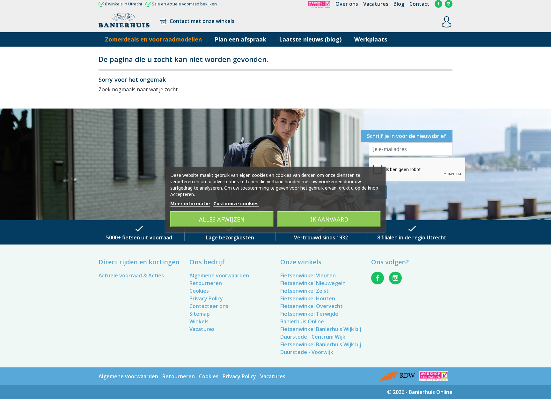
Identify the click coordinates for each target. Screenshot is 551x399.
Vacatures (375, 3)
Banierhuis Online (302, 321)
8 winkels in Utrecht (123, 4)
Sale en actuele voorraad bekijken (184, 4)
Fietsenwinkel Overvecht (311, 306)
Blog (398, 3)
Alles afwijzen (222, 219)
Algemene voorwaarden (219, 275)
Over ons (346, 3)
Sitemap (199, 313)
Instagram (448, 4)
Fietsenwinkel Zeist (304, 290)
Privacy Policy (206, 298)
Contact (419, 3)
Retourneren (205, 283)
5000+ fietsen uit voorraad (139, 237)
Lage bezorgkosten (230, 237)
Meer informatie (190, 203)
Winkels (199, 321)
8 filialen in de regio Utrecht (411, 237)
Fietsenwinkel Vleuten (308, 275)
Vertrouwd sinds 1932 (321, 237)
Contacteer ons (208, 306)
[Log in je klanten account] (446, 21)
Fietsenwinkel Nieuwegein (313, 283)
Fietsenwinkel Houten (307, 298)
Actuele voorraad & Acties (131, 275)
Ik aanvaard (329, 219)
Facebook (438, 4)
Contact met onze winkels (201, 21)
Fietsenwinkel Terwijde (309, 313)
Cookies (199, 290)
